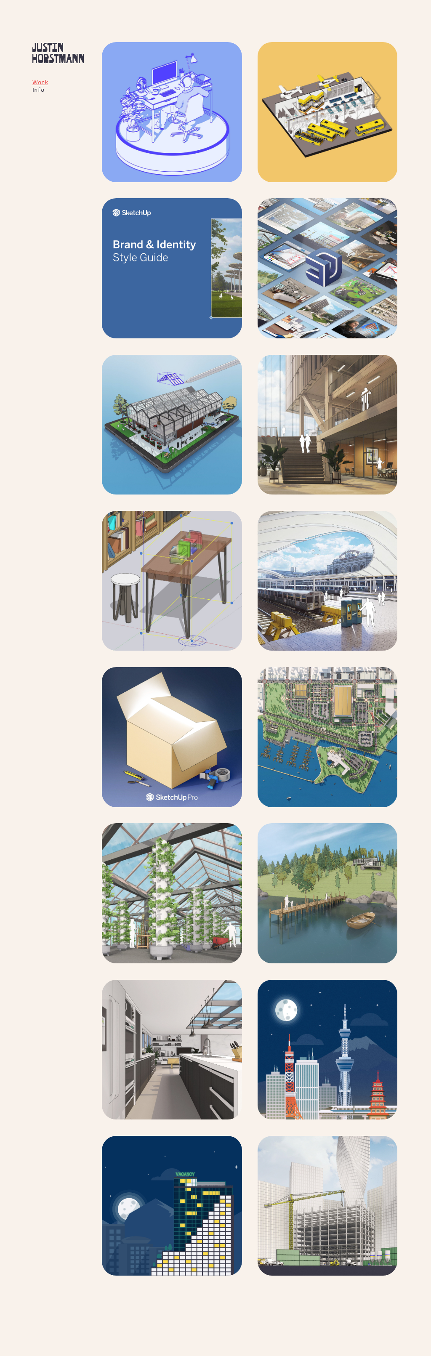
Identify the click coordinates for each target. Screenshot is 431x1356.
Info (38, 89)
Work (40, 82)
